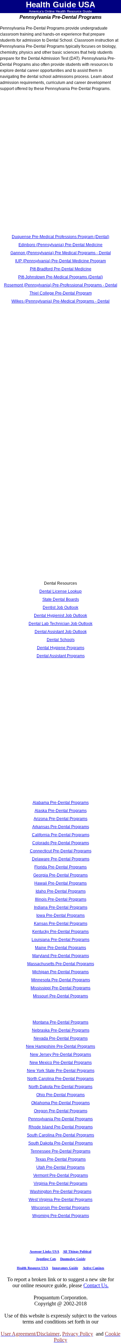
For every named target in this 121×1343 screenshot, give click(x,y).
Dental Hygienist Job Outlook (60, 615)
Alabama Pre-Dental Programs (61, 802)
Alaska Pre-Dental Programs (61, 810)
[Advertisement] (60, 164)
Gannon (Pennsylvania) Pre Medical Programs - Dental (60, 253)
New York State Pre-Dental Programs (60, 1070)
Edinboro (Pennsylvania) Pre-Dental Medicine (60, 244)
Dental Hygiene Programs (60, 647)
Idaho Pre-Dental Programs (61, 891)
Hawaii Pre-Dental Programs (60, 883)
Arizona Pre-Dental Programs (60, 818)
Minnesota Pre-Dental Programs (60, 980)
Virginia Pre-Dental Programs (60, 1183)
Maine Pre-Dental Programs (60, 947)
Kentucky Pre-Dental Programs (60, 931)
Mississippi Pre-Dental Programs (60, 988)
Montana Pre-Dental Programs (60, 1022)
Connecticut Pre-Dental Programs (60, 851)
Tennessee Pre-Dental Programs (60, 1151)
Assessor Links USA (44, 1251)
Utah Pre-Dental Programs (60, 1167)
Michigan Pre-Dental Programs (60, 972)
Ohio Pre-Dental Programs (60, 1094)
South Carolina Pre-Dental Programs (60, 1135)
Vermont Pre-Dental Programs (60, 1175)
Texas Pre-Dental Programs (60, 1159)
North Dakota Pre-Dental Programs (60, 1086)
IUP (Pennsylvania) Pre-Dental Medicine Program (60, 261)
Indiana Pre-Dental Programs (60, 907)
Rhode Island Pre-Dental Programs (61, 1127)
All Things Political (77, 1251)
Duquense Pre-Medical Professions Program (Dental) (60, 236)
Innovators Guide (65, 1268)
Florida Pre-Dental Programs (60, 867)
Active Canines (93, 1268)
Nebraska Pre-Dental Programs (60, 1030)
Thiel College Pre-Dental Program (61, 293)
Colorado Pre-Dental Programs (60, 843)
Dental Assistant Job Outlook (61, 631)
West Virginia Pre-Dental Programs (60, 1199)
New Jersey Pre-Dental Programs (60, 1054)
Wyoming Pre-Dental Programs (60, 1215)
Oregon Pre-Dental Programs (60, 1111)
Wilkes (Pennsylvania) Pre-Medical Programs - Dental (60, 301)
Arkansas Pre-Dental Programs (60, 826)
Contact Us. (96, 1285)
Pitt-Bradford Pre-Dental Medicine (60, 269)
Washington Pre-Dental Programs (60, 1191)
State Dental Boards (60, 599)
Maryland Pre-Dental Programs (60, 955)
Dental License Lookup (60, 591)
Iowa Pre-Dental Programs (60, 915)
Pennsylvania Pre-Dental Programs (60, 1119)
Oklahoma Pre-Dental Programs (60, 1103)
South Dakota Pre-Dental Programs (60, 1143)
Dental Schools (61, 639)
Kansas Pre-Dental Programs (60, 923)
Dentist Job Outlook (60, 607)
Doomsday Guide (72, 1259)
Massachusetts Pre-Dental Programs (60, 963)
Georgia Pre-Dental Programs (60, 875)
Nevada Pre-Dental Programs (61, 1038)
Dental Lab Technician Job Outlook (60, 623)
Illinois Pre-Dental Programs (60, 899)
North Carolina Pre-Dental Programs (60, 1078)
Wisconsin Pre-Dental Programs (60, 1207)
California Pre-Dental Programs (60, 835)
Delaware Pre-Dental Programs (60, 859)
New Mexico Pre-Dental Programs (61, 1062)
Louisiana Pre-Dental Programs (60, 939)
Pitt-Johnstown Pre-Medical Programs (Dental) (60, 277)
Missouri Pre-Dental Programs (60, 996)
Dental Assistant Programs (61, 656)
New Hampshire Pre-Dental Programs (60, 1046)
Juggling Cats (46, 1259)
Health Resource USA (32, 1268)
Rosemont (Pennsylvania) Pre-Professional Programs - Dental (60, 285)
